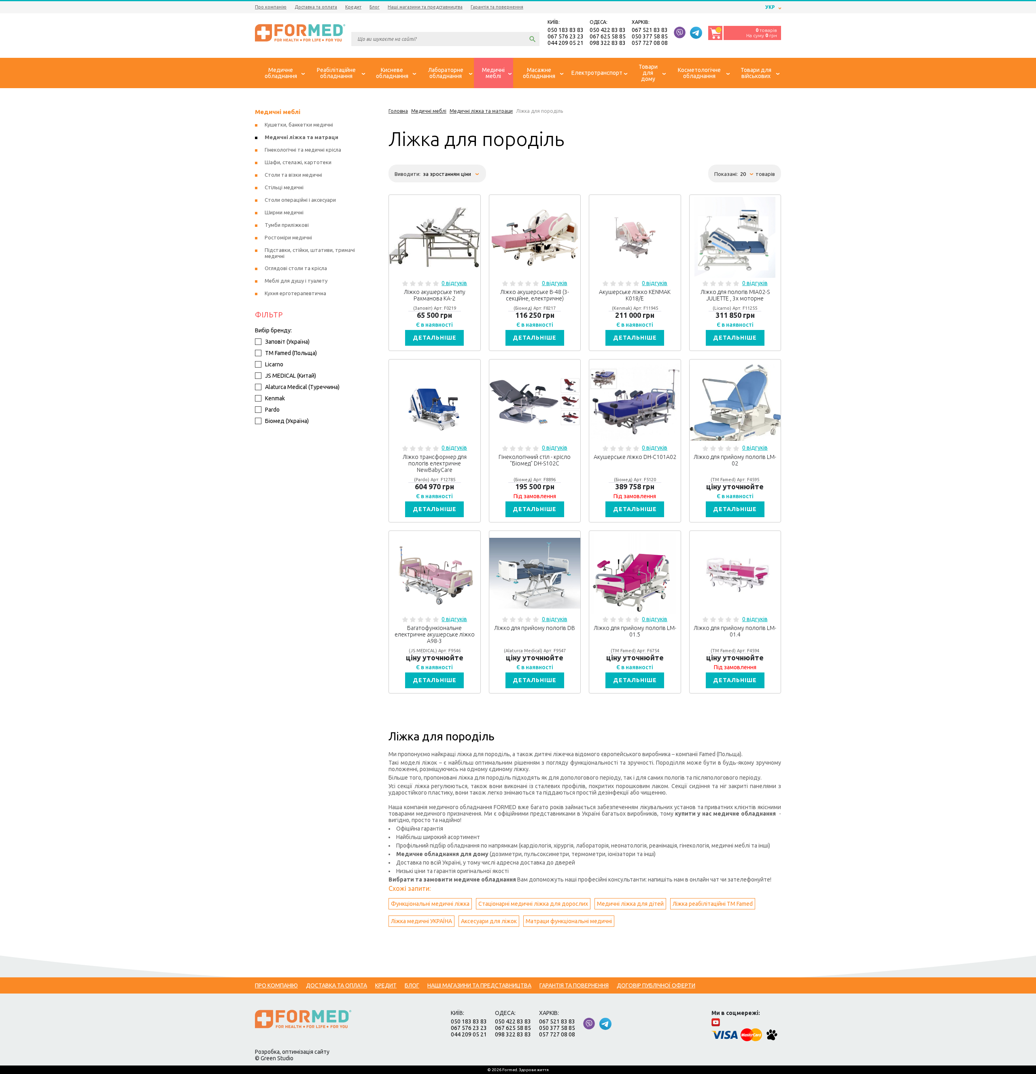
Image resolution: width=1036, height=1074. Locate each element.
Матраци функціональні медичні (569, 921)
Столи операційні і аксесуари (300, 200)
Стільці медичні (284, 187)
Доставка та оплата (316, 6)
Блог (374, 6)
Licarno (274, 364)
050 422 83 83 (608, 30)
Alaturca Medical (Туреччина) (302, 387)
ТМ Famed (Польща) (291, 353)
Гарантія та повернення (497, 6)
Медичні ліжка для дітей (630, 904)
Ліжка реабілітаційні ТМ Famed (713, 904)
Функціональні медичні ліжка (430, 904)
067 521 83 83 (650, 30)
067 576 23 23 (566, 36)
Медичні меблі (277, 111)
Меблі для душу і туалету (296, 280)
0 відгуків (454, 283)
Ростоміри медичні (288, 237)
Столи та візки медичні (293, 175)
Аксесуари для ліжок (489, 921)
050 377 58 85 (650, 36)
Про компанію (271, 6)
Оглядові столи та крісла (296, 268)
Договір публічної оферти (656, 985)
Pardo (272, 409)
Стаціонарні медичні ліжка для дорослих (533, 904)
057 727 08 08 (650, 43)
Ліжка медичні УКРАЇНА (421, 921)
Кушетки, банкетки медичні (299, 124)
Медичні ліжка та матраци (301, 137)
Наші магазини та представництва (425, 6)
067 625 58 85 (608, 36)
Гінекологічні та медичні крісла (303, 149)
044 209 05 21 (566, 43)
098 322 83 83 (608, 43)
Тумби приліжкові (287, 225)
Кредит (353, 6)
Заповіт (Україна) (287, 341)
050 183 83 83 (566, 30)
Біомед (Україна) (287, 421)
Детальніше (434, 337)
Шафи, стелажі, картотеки (298, 162)
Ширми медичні (284, 212)
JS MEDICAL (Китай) (290, 375)
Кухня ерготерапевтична (295, 293)
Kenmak (275, 398)
